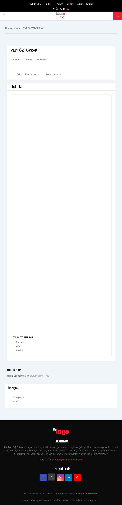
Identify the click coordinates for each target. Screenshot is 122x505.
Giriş (50, 4)
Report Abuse (53, 74)
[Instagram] (60, 477)
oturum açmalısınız (39, 376)
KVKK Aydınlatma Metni (41, 500)
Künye (60, 4)
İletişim (89, 4)
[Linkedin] (68, 477)
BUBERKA (93, 493)
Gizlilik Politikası (61, 500)
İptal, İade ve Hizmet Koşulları (84, 500)
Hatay (29, 59)
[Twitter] (51, 476)
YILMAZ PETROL (23, 337)
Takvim (79, 4)
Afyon (19, 346)
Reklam (69, 4)
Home (8, 28)
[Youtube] (77, 477)
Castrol (18, 28)
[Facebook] (43, 477)
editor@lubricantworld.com (68, 459)
